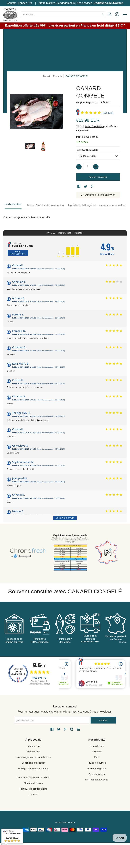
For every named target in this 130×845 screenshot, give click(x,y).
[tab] (13, 205)
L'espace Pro (33, 746)
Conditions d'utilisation (33, 762)
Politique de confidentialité (33, 788)
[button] (109, 14)
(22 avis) (108, 112)
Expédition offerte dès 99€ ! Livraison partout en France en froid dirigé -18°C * (65, 25)
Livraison (33, 794)
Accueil (46, 76)
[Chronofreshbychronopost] (28, 553)
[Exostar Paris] (10, 14)
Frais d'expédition (94, 126)
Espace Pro (25, 3)
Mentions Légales (33, 783)
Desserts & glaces (96, 768)
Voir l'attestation (17, 253)
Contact (11, 3)
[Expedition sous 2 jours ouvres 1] (70, 553)
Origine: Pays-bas (86, 102)
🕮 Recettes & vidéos (96, 779)
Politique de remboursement (33, 768)
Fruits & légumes (97, 762)
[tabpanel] (65, 216)
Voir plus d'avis (65, 518)
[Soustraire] (79, 166)
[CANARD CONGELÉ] (30, 146)
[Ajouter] (96, 166)
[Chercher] (103, 14)
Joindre (103, 720)
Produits (57, 76)
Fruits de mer (97, 746)
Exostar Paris (61, 822)
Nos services (84, 3)
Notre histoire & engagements (57, 3)
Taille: (87, 150)
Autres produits (97, 774)
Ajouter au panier (98, 177)
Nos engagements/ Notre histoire (33, 757)
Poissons (97, 751)
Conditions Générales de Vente (33, 777)
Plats (96, 757)
